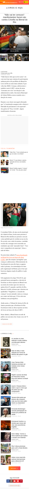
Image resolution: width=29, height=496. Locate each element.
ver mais (13, 468)
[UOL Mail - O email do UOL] (20, 2)
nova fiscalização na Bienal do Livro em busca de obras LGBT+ (14, 257)
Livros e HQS (14, 8)
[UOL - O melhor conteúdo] (2, 2)
